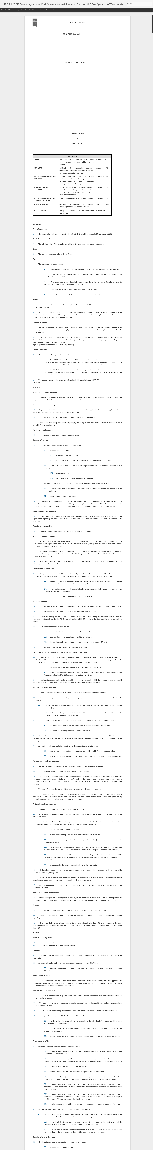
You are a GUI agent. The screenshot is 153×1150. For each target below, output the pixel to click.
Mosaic (27, 10)
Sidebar (35, 10)
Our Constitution (77, 22)
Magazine (19, 10)
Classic (4, 10)
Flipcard (11, 10)
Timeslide (52, 10)
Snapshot (43, 10)
